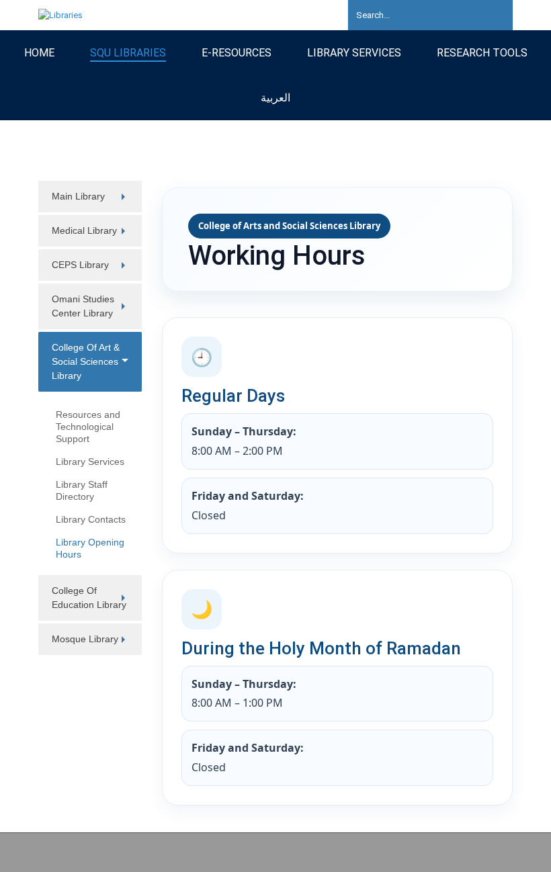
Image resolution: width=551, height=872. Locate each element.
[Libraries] (60, 14)
